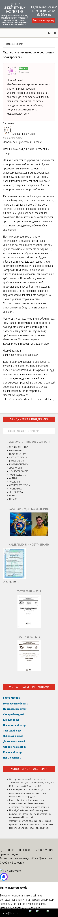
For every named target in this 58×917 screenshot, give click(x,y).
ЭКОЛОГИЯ (14, 481)
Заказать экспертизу (43, 20)
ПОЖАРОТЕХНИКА (17, 454)
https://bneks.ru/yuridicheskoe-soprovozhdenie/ (28, 399)
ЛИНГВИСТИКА (16, 492)
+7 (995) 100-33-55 (43, 11)
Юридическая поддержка (29, 419)
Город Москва (11, 697)
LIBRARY (13, 499)
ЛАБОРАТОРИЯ (16, 467)
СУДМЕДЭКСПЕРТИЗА (19, 485)
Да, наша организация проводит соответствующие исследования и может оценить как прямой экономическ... (31, 824)
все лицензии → (11, 581)
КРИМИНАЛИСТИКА (18, 464)
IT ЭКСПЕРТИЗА (16, 461)
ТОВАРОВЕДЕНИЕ (17, 474)
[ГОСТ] (29, 627)
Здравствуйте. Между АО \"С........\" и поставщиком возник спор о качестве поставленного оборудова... (29, 793)
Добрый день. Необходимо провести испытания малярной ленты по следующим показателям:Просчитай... (30, 814)
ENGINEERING (15, 450)
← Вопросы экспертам (13, 44)
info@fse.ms (43, 14)
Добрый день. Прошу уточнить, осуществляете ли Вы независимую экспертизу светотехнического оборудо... (29, 803)
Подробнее (33, 908)
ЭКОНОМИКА (15, 488)
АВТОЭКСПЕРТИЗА (18, 457)
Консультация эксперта (29, 769)
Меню (52, 33)
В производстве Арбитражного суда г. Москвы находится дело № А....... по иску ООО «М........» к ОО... (31, 783)
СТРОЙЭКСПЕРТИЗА (18, 447)
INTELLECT (14, 495)
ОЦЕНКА (13, 478)
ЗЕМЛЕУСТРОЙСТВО (18, 471)
